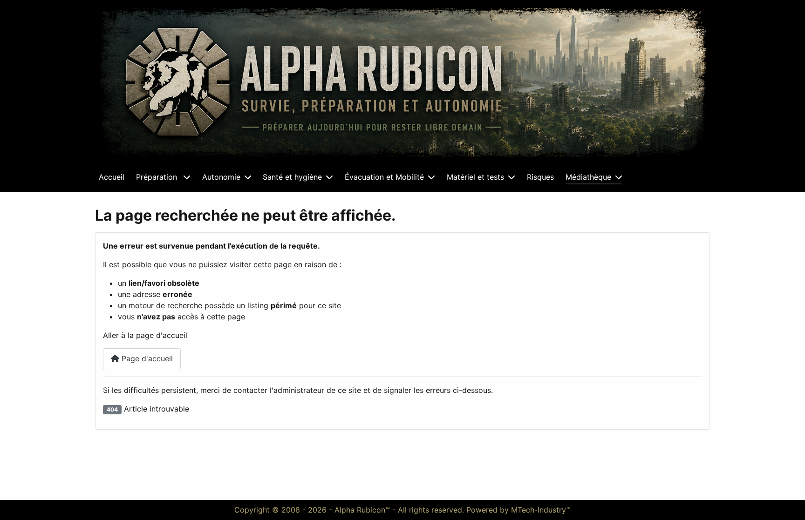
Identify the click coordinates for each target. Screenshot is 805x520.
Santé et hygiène (292, 177)
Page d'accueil (146, 358)
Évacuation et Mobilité (384, 177)
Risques (540, 177)
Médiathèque (588, 177)
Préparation (157, 177)
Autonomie (221, 177)
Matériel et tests (475, 177)
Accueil (111, 177)
